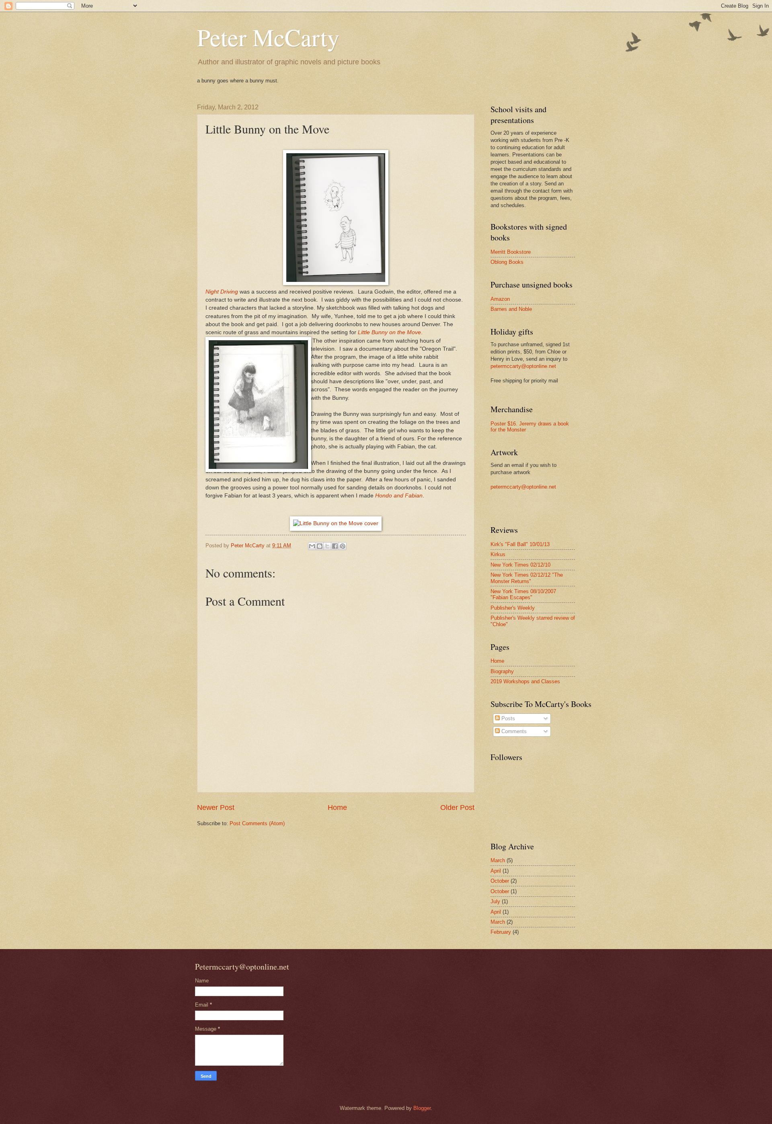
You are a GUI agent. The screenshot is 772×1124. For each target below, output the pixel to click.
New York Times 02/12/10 (520, 565)
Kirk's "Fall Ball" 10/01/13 (520, 544)
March (498, 860)
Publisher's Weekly (513, 608)
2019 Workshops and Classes (525, 681)
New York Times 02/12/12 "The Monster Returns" (527, 578)
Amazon (500, 299)
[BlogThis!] (320, 546)
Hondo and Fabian (399, 496)
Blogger (422, 1108)
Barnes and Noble (511, 309)
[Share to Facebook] (335, 546)
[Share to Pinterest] (343, 546)
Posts (507, 718)
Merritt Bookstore (511, 252)
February (501, 932)
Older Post (457, 807)
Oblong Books (507, 262)
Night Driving (221, 292)
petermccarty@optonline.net (523, 366)
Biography (502, 671)
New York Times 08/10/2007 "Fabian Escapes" (523, 594)
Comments (513, 731)
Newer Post (215, 807)
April (496, 871)
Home (337, 807)
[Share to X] (327, 546)
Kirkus (498, 554)
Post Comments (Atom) (257, 823)
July (495, 901)
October (500, 881)
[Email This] (312, 546)
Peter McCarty (268, 37)
